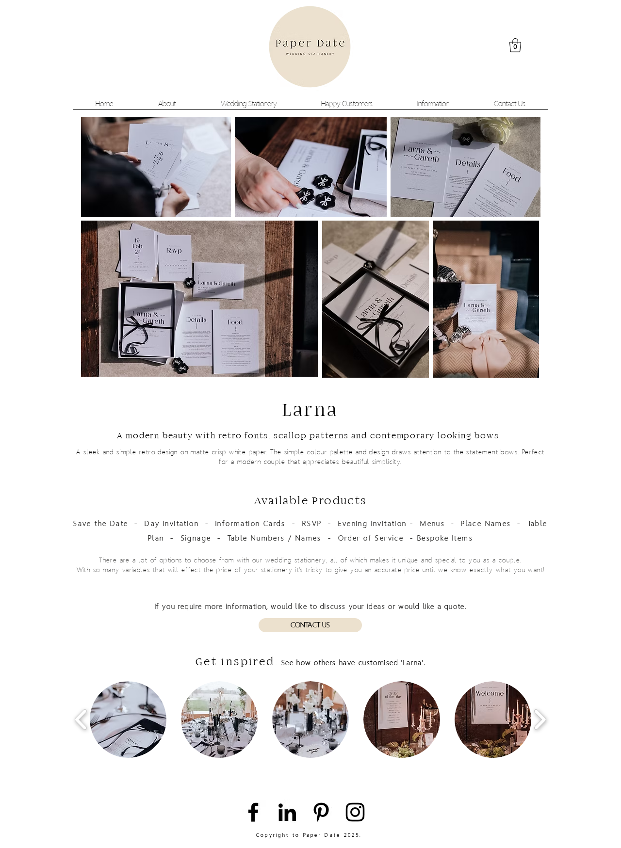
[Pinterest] (321, 812)
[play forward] (540, 720)
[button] (515, 45)
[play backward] (81, 720)
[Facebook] (253, 812)
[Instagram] (355, 812)
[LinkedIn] (287, 812)
